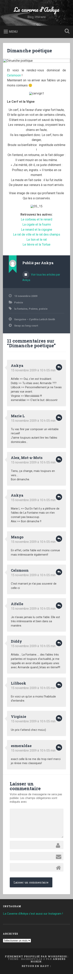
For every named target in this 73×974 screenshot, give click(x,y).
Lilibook (18, 683)
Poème (33, 308)
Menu (13, 31)
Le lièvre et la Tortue (36, 244)
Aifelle (17, 603)
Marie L (18, 416)
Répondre (59, 367)
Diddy (16, 641)
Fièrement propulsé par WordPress (36, 956)
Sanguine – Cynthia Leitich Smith (34, 319)
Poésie (18, 302)
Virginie (18, 716)
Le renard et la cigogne (36, 229)
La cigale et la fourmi (36, 224)
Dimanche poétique (29, 50)
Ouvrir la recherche (66, 31)
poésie (43, 308)
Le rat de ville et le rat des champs (36, 234)
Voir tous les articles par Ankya (41, 277)
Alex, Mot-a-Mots (26, 457)
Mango (17, 537)
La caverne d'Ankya (36, 9)
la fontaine (20, 308)
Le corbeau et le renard (36, 219)
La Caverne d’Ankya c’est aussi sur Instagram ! (33, 913)
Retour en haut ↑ (36, 966)
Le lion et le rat (36, 239)
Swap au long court (26, 325)
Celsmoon (14, 75)
